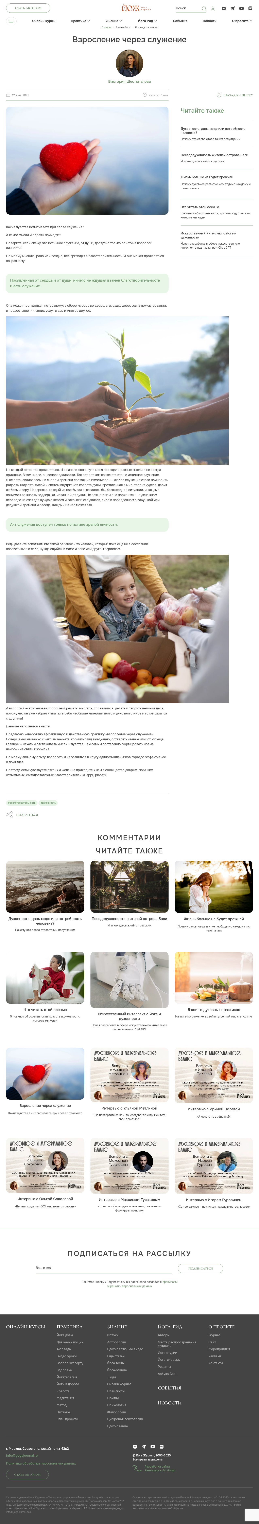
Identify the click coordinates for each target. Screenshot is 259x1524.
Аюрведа (64, 1349)
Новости (210, 21)
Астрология (116, 1342)
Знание (112, 21)
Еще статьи (116, 1356)
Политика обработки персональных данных (41, 1463)
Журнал (214, 1335)
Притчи (113, 1398)
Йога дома (65, 1335)
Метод (62, 1405)
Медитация (65, 1398)
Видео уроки (67, 1356)
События (180, 21)
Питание (63, 1412)
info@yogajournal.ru (22, 1456)
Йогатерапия (67, 1377)
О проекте (240, 21)
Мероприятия (219, 1349)
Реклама (215, 1356)
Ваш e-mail (44, 1268)
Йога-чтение (117, 1370)
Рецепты (164, 1367)
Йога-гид (145, 21)
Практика (78, 21)
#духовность (48, 802)
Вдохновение (117, 1426)
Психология (116, 1405)
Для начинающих (70, 1342)
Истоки (113, 1335)
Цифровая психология (125, 1419)
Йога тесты (115, 1363)
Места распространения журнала (177, 1344)
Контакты (215, 1363)
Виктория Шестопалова (129, 81)
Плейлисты (116, 1391)
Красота (63, 1391)
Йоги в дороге (68, 1384)
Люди (111, 1377)
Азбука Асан (167, 1374)
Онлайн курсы (43, 21)
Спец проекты (67, 1419)
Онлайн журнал (119, 1384)
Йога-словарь (169, 1360)
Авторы (164, 1335)
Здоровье (64, 1370)
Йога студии (167, 1353)
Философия (116, 1412)
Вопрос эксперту (70, 1363)
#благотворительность (21, 802)
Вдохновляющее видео (125, 1349)
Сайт (212, 1342)
